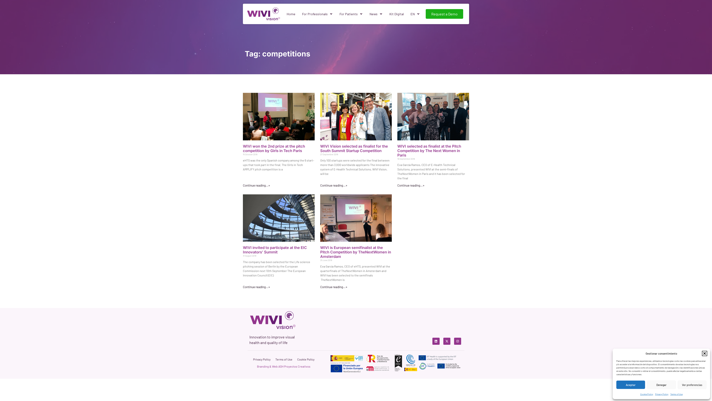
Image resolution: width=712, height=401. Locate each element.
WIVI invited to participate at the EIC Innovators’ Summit (275, 249)
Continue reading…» (256, 185)
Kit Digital (396, 14)
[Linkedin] (435, 341)
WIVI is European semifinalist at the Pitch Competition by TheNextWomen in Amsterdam (355, 252)
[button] (704, 353)
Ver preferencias (692, 385)
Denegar (661, 385)
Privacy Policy (661, 394)
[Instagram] (457, 341)
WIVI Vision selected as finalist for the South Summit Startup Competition (354, 148)
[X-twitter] (446, 341)
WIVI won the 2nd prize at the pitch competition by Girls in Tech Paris (274, 148)
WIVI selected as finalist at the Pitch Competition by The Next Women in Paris (429, 150)
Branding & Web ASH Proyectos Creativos (283, 366)
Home (291, 14)
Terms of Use (676, 394)
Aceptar (631, 385)
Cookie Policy (646, 394)
